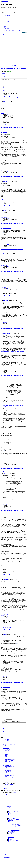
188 (8, 569)
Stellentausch (11, 823)
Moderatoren (8, 71)
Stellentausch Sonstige (15, 830)
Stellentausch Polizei (15, 824)
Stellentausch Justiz (15, 826)
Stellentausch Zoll (14, 827)
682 (8, 288)
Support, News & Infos (13, 842)
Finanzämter (10, 820)
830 (8, 218)
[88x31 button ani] (24, 33)
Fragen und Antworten (13, 840)
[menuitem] (11, 17)
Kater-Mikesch (4, 322)
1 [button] (3, 85)
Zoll (9, 812)
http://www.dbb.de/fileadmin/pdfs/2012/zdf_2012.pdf (11, 432)
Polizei (9, 813)
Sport (9, 841)
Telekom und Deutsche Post (14, 819)
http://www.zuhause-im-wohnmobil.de (8, 167)
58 (7, 92)
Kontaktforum (11, 837)
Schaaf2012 (3, 90)
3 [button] (3, 87)
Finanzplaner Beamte (17, 33)
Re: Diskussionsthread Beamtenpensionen (12, 97)
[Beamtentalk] (4, 1)
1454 (8, 323)
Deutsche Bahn (11, 818)
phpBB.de (15, 792)
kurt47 (2, 199)
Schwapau (3, 568)
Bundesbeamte (11, 808)
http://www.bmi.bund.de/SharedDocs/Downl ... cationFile (12, 351)
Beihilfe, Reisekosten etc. (13, 811)
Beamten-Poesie (11, 831)
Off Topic (10, 833)
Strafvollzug (10, 817)
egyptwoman (3, 287)
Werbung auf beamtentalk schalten (10, 849)
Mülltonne (10, 844)
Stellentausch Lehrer (15, 828)
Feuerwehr (10, 814)
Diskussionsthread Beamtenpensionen (13, 68)
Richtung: (12, 721)
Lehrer (9, 821)
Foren (4, 805)
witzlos (2, 369)
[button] (3, 83)
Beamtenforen (9, 806)
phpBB (7, 790)
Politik (9, 838)
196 (8, 200)
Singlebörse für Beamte (13, 832)
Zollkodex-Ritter (4, 217)
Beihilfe (4, 854)
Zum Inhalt (3, 9)
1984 (8, 114)
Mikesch (2, 113)
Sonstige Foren (9, 834)
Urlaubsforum (11, 839)
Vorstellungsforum (12, 835)
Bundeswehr (11, 816)
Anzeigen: (4, 720)
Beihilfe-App (6, 853)
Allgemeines (10, 807)
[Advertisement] (14, 50)
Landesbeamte (11, 810)
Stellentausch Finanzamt (16, 825)
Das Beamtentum (6, 857)
